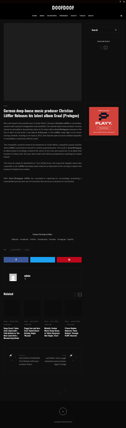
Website (15, 239)
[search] (115, 30)
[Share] (16, 260)
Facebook (24, 239)
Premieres (64, 16)
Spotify (71, 239)
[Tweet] (42, 260)
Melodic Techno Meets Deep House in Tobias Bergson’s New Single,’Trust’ (52, 332)
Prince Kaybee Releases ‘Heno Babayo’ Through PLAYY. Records (71, 332)
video (27, 249)
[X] (124, 1)
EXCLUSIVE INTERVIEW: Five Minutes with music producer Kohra (29, 359)
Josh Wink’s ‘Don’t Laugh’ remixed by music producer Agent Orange (55, 359)
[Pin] (69, 260)
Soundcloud (42, 239)
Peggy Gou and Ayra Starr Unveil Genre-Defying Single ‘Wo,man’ (32, 332)
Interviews (52, 16)
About (91, 16)
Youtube (52, 239)
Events (74, 16)
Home (34, 16)
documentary (16, 249)
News (42, 16)
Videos (82, 16)
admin (27, 276)
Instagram (61, 239)
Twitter (33, 239)
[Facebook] (120, 1)
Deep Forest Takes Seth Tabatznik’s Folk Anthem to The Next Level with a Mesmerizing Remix (11, 333)
